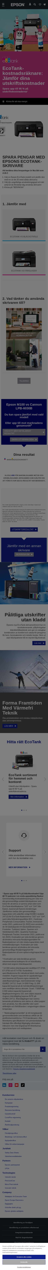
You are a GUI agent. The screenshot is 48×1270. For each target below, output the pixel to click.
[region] (24, 1256)
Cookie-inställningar (24, 1267)
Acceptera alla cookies (24, 1257)
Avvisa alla (23, 1262)
